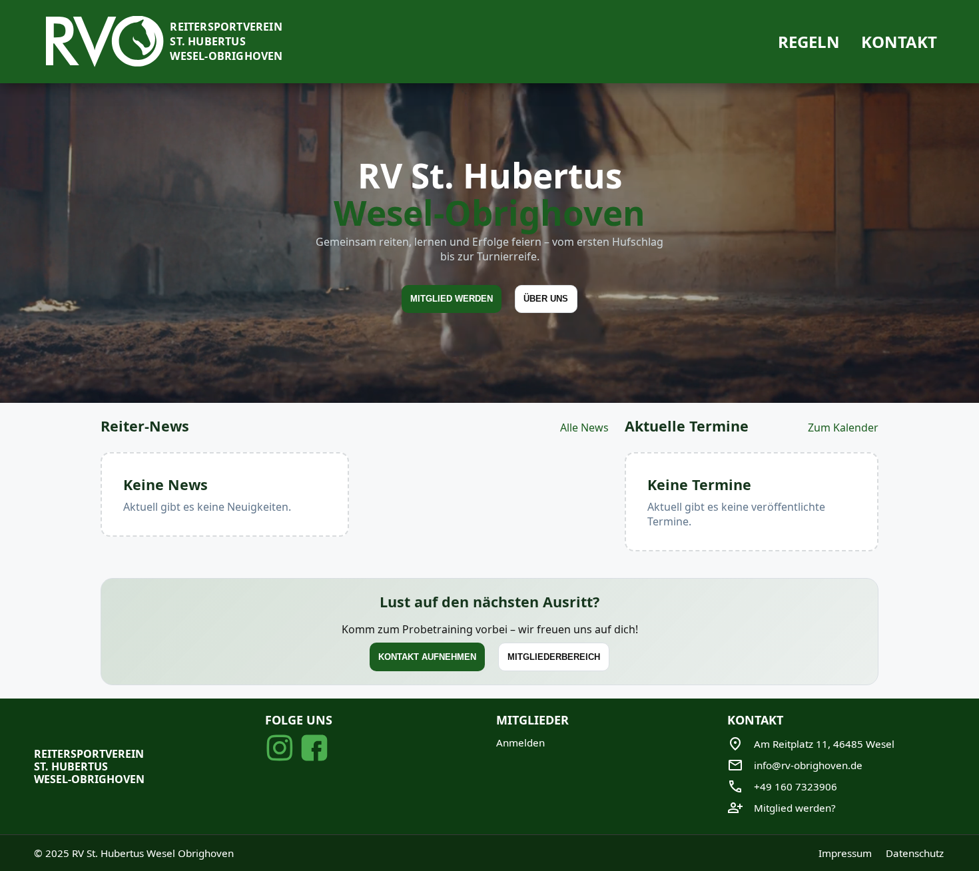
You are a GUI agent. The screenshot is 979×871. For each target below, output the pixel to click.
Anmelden (520, 742)
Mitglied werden (451, 299)
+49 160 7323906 (795, 786)
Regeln (809, 42)
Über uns (545, 299)
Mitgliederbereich (553, 658)
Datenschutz (915, 853)
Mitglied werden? (795, 807)
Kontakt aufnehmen (427, 658)
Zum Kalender (843, 427)
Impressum (845, 853)
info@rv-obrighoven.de (808, 765)
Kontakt (899, 42)
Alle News (584, 427)
